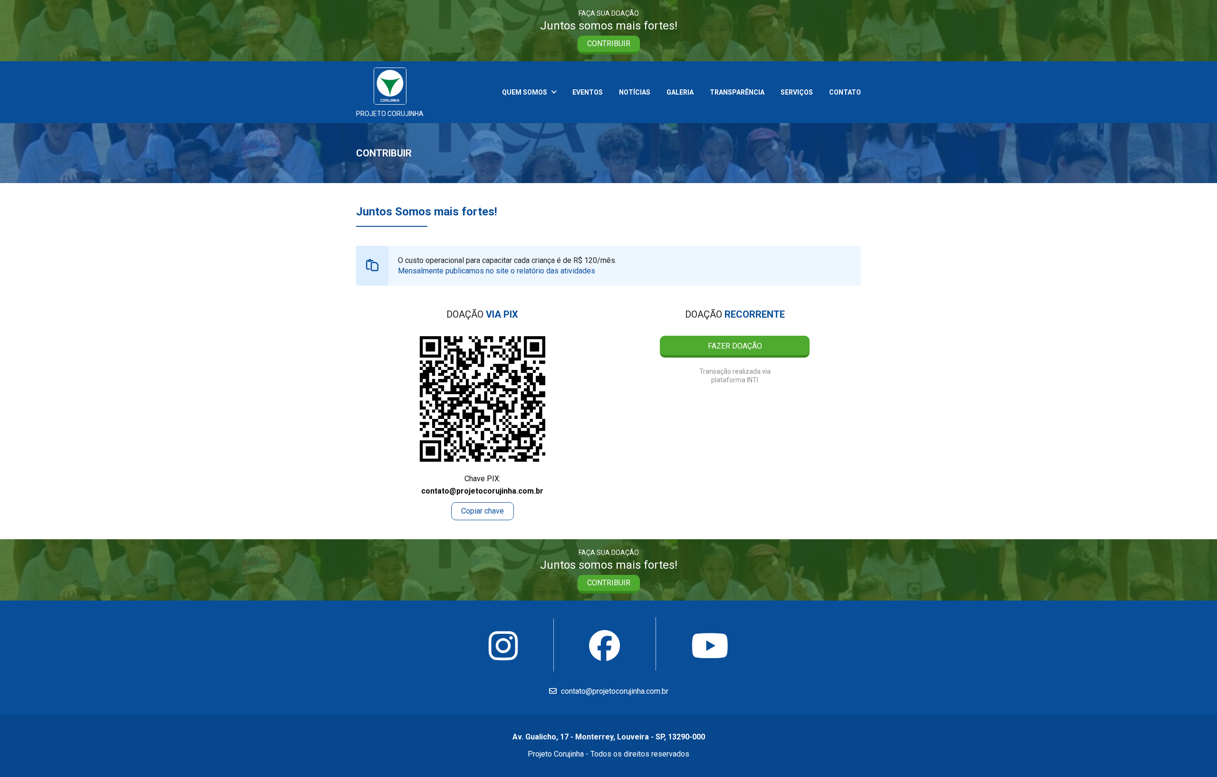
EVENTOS (587, 92)
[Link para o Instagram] (503, 647)
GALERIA (680, 92)
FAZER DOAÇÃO (735, 345)
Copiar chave (482, 510)
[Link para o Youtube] (710, 647)
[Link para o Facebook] (604, 647)
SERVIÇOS (797, 92)
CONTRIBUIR (608, 43)
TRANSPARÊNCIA (737, 92)
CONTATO (845, 92)
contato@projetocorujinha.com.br (613, 691)
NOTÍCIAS (634, 92)
